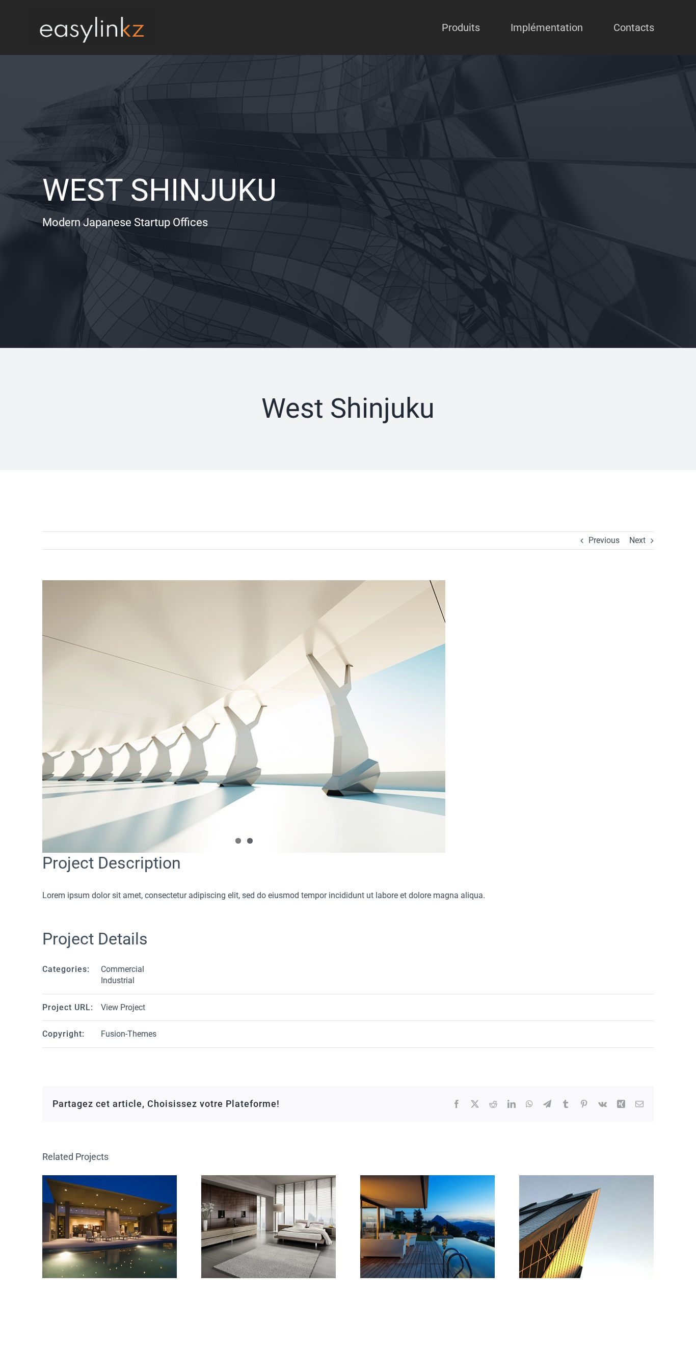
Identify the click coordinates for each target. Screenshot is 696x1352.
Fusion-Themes (128, 1034)
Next (637, 540)
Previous (604, 540)
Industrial (118, 980)
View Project (123, 1007)
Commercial (122, 969)
